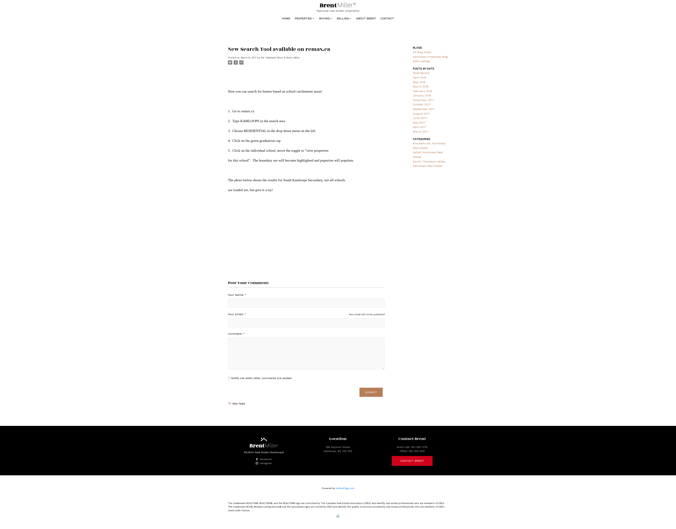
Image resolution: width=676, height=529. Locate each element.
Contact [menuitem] (387, 18)
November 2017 (423, 100)
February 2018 (422, 91)
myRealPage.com (345, 488)
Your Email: (236, 314)
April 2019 (419, 77)
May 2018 (419, 82)
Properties (303, 18)
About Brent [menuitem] (366, 18)
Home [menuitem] (286, 18)
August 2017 (421, 113)
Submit (371, 392)
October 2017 (422, 104)
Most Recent (421, 73)
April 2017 (419, 127)
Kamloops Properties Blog (430, 56)
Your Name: (236, 295)
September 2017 (424, 109)
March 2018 (420, 86)
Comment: (235, 333)
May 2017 (419, 122)
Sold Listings (421, 61)
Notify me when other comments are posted (261, 378)
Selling (343, 18)
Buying (324, 18)
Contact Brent (412, 460)
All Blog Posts (422, 52)
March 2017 (421, 131)
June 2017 (420, 118)
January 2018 (422, 95)
